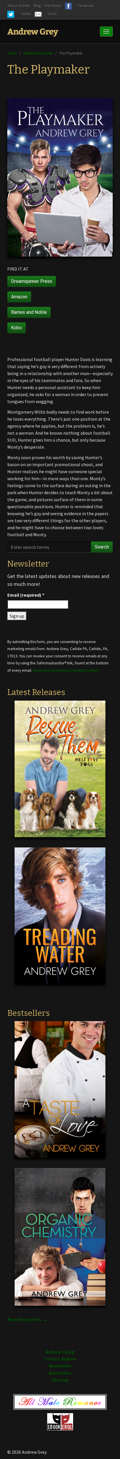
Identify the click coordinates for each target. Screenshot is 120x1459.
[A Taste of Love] (60, 1094)
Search (102, 547)
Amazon (19, 297)
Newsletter (60, 1366)
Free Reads (52, 5)
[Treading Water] (60, 920)
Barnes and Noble (29, 312)
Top (106, 1445)
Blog (36, 5)
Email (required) (25, 595)
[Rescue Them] (60, 773)
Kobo (16, 327)
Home (12, 53)
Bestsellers (60, 1373)
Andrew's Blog (60, 1352)
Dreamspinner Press (31, 281)
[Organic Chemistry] (60, 1241)
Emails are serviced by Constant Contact (66, 670)
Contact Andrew (60, 1359)
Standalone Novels (38, 53)
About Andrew (18, 5)
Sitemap (60, 1380)
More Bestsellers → (27, 1319)
